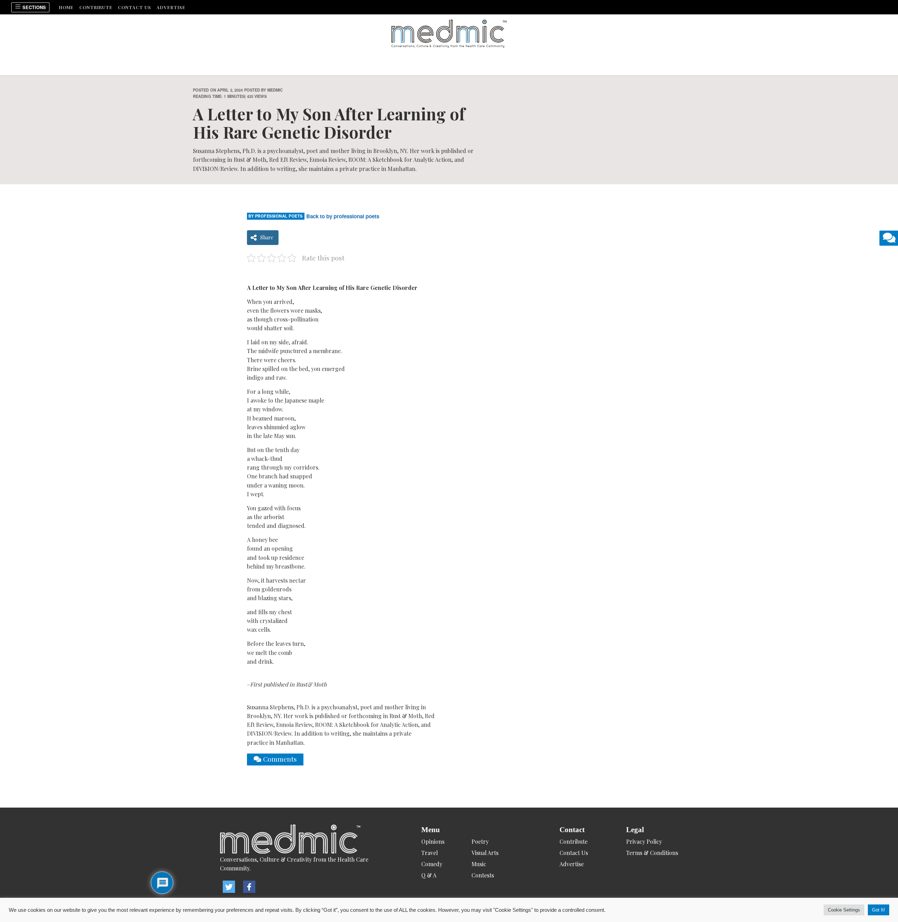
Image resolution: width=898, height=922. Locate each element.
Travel (429, 852)
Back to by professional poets (342, 216)
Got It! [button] (878, 910)
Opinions (432, 841)
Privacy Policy (644, 841)
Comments (279, 758)
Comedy (431, 864)
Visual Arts (484, 852)
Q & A (428, 875)
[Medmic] (301, 839)
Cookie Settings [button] (844, 910)
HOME (66, 7)
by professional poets (275, 216)
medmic (275, 90)
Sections (33, 7)
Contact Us (134, 7)
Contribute (96, 7)
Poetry (480, 841)
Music (478, 864)
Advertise (171, 7)
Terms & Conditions (652, 852)
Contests (482, 875)
